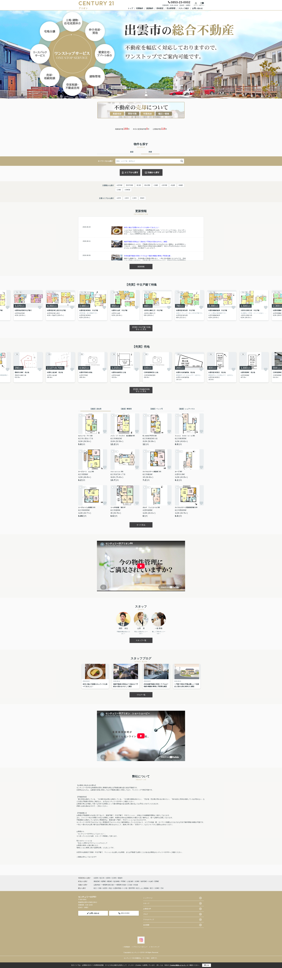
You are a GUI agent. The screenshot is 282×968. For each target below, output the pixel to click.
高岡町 (156, 881)
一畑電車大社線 (120, 885)
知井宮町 (144, 881)
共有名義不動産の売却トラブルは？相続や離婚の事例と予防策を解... (148, 256)
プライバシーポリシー (140, 947)
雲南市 (142, 198)
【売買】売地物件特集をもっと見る (141, 390)
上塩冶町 (130, 881)
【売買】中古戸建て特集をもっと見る (141, 328)
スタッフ (146, 903)
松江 (95, 888)
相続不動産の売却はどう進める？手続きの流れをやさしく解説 (145, 241)
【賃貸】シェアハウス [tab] (186, 409)
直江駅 (139, 185)
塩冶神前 (116, 881)
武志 (110, 888)
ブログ (145, 914)
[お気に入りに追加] (7, 307)
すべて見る (141, 525)
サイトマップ (155, 947)
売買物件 (139, 8)
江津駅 (119, 190)
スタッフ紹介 (183, 8)
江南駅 (156, 185)
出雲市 (119, 198)
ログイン (196, 5)
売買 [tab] (150, 152)
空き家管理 (171, 8)
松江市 (102, 878)
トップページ (147, 898)
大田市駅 (164, 185)
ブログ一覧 (141, 695)
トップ (130, 8)
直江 (151, 888)
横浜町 (109, 881)
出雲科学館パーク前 (120, 888)
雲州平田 (132, 888)
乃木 (162, 888)
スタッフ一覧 (141, 640)
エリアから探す (131, 172)
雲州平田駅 (129, 185)
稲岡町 (103, 881)
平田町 (123, 881)
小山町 (150, 881)
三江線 (129, 885)
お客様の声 (147, 909)
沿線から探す (154, 172)
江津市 (134, 198)
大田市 (126, 198)
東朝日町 (97, 881)
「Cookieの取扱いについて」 (178, 965)
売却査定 (159, 8)
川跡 (99, 888)
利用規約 (127, 947)
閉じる (206, 965)
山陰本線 (97, 885)
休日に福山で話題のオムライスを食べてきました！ (142, 227)
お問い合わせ (197, 8)
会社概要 (146, 925)
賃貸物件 (149, 8)
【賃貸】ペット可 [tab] (156, 409)
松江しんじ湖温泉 (142, 888)
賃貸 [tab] (131, 152)
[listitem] (93, 305)
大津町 (137, 881)
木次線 (135, 885)
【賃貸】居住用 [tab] (95, 409)
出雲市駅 (119, 185)
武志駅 (173, 185)
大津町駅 (127, 190)
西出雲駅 (147, 185)
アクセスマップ (148, 919)
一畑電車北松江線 (107, 885)
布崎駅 (181, 185)
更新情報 (141, 267)
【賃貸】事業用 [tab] (126, 409)
